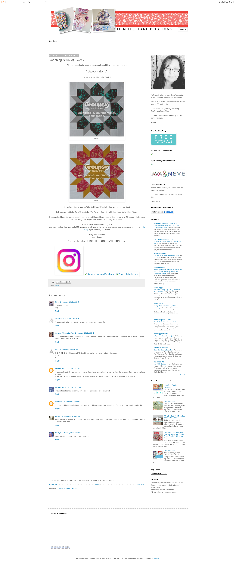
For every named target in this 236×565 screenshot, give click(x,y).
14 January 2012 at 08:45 (69, 302)
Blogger (157, 558)
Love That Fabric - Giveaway (170, 386)
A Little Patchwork (161, 348)
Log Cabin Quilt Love (161, 364)
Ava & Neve (158, 304)
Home (97, 484)
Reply (57, 311)
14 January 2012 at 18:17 (72, 402)
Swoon (57, 285)
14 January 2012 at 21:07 (71, 433)
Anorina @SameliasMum (64, 333)
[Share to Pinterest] (69, 282)
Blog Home (53, 41)
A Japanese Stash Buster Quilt (164, 336)
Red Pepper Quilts (161, 334)
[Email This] (57, 282)
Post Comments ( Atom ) (67, 488)
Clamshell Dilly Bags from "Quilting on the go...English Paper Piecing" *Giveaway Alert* (174, 435)
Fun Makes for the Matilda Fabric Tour (166, 255)
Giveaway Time (169, 402)
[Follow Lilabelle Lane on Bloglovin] (162, 213)
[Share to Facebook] (66, 282)
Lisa (56, 350)
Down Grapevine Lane (162, 320)
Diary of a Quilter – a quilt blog (165, 223)
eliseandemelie (159, 268)
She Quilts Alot (159, 362)
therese (58, 369)
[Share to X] (63, 282)
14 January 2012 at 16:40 (71, 369)
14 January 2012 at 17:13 (71, 387)
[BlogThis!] (60, 282)
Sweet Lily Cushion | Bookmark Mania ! (167, 322)
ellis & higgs (158, 288)
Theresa (58, 319)
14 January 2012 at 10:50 (68, 350)
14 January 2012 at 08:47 (71, 319)
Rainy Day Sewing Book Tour (163, 350)
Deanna (58, 387)
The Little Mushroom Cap (163, 240)
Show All (182, 375)
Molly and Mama (160, 254)
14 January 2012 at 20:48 (70, 416)
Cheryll (58, 433)
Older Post (140, 484)
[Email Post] (53, 282)
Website (183, 29)
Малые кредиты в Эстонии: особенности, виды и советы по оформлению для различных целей (168, 272)
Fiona (57, 302)
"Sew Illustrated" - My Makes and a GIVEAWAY (174, 417)
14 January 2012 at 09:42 (84, 333)
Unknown (58, 402)
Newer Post (53, 484)
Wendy (58, 416)
